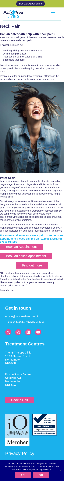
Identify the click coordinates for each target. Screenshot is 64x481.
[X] (8, 332)
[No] (60, 470)
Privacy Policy (19, 453)
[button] (32, 3)
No (41, 475)
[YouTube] (38, 332)
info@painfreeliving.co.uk (23, 316)
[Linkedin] (28, 332)
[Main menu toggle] (53, 13)
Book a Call (19, 400)
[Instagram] (18, 332)
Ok (23, 475)
